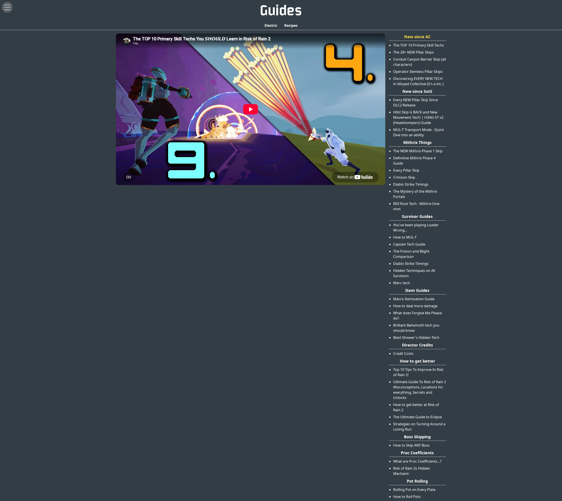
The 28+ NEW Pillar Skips (413, 52)
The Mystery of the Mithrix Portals (415, 194)
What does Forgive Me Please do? (417, 316)
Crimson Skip (404, 177)
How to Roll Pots (407, 496)
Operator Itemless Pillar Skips (418, 71)
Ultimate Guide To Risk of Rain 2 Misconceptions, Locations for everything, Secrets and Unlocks (419, 389)
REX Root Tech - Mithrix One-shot (416, 206)
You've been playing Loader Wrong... (416, 228)
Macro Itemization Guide (413, 298)
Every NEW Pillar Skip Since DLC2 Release (415, 102)
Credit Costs (403, 353)
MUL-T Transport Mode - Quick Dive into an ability (418, 132)
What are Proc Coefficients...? (417, 461)
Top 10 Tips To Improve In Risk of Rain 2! (418, 372)
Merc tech (401, 282)
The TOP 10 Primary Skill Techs (418, 45)
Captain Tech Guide (409, 244)
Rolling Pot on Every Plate (414, 489)
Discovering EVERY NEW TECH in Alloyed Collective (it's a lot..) (418, 81)
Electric (271, 25)
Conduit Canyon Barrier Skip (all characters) (419, 62)
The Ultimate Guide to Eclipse (417, 417)
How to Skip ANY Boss (411, 445)
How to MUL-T (405, 237)
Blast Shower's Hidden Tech (416, 337)
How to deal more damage (415, 305)
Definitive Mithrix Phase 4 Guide (414, 161)
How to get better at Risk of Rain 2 (416, 407)
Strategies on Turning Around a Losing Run (419, 427)
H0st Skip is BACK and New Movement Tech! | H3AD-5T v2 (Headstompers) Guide (418, 117)
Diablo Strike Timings (411, 184)
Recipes (290, 25)
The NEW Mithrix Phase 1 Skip (418, 151)
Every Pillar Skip (406, 170)
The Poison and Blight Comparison (411, 254)
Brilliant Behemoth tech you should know (416, 328)
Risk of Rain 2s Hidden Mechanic (411, 471)
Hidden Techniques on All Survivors (414, 273)
